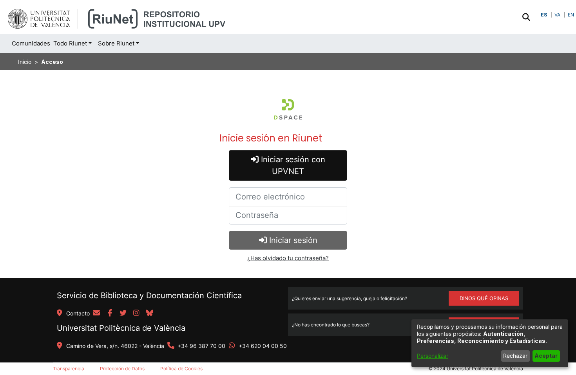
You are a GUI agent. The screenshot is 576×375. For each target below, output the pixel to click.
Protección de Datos (122, 368)
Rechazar (515, 355)
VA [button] (557, 15)
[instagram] (136, 313)
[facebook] (109, 313)
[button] (526, 17)
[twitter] (123, 313)
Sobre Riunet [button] (116, 43)
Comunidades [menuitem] (31, 43)
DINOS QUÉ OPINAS (484, 298)
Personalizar (432, 355)
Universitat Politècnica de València (121, 328)
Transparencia (68, 368)
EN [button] (571, 15)
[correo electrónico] (96, 313)
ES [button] (544, 15)
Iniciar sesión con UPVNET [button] (292, 165)
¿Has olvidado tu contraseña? (288, 258)
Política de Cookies (181, 368)
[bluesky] (149, 313)
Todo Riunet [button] (70, 43)
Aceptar (546, 355)
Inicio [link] (24, 61)
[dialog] (489, 343)
